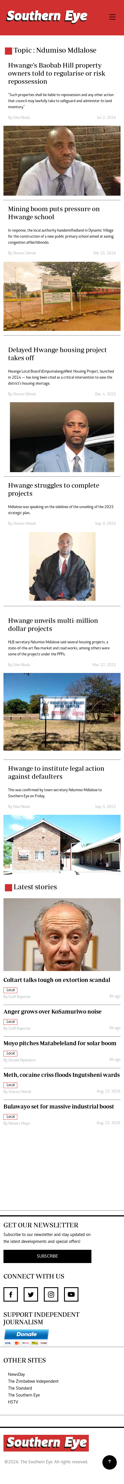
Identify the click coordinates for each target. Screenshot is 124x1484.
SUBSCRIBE (47, 1256)
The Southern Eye (24, 1395)
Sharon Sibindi (24, 253)
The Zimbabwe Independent (33, 1381)
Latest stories (35, 886)
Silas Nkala (21, 118)
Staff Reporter (19, 997)
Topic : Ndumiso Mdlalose (55, 50)
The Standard (20, 1388)
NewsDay (16, 1374)
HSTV (13, 1402)
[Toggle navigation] (112, 18)
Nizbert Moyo (19, 1124)
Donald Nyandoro (22, 1060)
